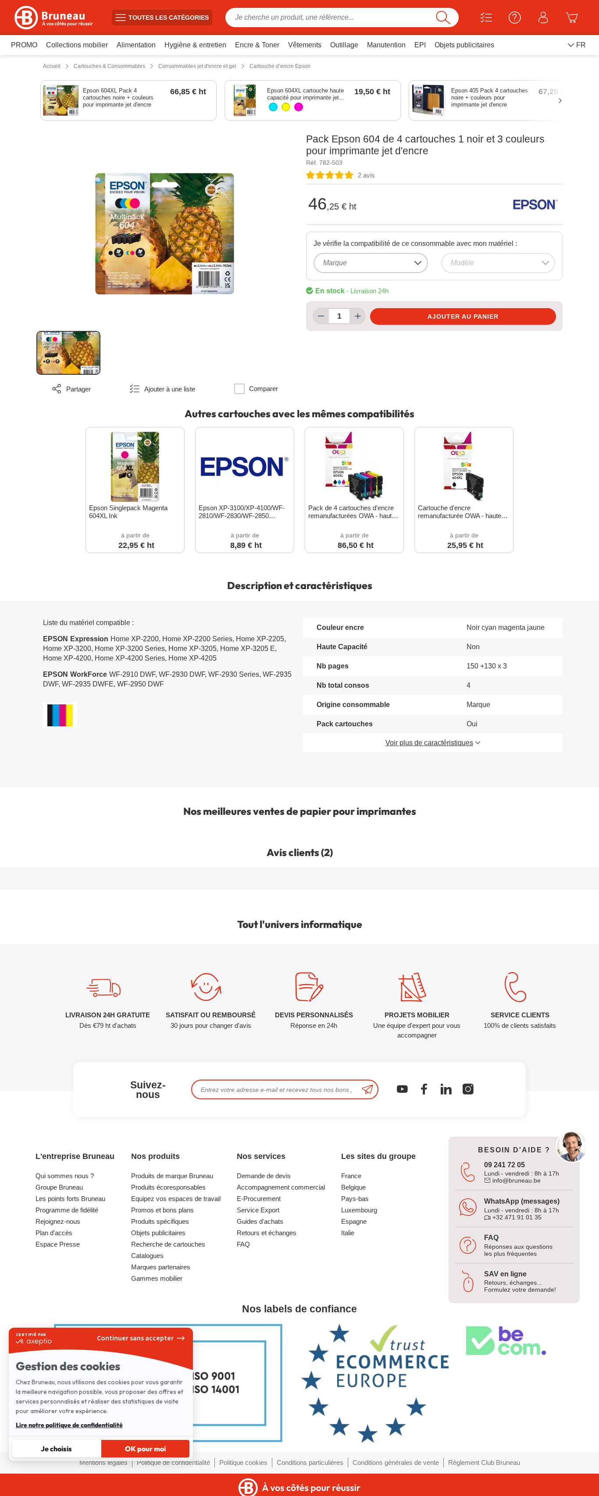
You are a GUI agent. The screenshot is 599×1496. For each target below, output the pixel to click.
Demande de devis (264, 1176)
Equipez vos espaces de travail (176, 1198)
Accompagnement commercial (281, 1187)
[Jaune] (286, 107)
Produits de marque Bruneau (172, 1176)
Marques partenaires (160, 1267)
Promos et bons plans (162, 1210)
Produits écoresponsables (168, 1187)
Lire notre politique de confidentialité (69, 1425)
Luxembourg (359, 1210)
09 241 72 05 (504, 1165)
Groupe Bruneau (59, 1187)
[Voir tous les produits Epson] (535, 204)
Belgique (353, 1187)
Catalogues (147, 1255)
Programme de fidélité (67, 1210)
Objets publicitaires (158, 1233)
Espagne (354, 1221)
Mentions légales (103, 1462)
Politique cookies (243, 1462)
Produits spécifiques (160, 1221)
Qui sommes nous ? (65, 1176)
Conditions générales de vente (396, 1462)
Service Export (258, 1210)
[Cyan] (273, 107)
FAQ (243, 1244)
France (351, 1176)
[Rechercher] (443, 17)
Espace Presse (58, 1244)
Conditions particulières (310, 1462)
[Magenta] (298, 107)
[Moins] (321, 316)
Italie (347, 1233)
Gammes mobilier (156, 1278)
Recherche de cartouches (168, 1244)
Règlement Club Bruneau (484, 1462)
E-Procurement (259, 1198)
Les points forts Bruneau (70, 1198)
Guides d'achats (260, 1221)
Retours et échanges (266, 1233)
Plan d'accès (54, 1233)
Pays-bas (355, 1198)
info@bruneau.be (516, 1180)
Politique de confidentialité (173, 1462)
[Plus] (357, 316)
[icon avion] (367, 1089)
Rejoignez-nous (58, 1221)
